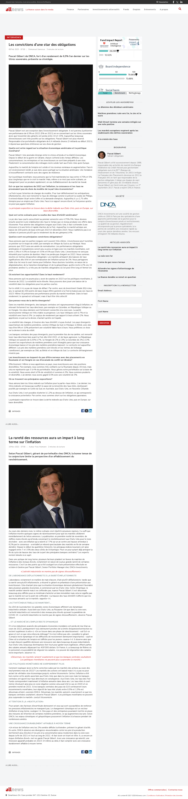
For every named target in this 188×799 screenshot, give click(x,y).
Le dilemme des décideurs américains (115, 107)
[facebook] (82, 410)
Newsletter (163, 2)
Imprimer (16, 411)
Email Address (105, 290)
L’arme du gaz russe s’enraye (111, 262)
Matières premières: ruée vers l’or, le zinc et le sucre (119, 114)
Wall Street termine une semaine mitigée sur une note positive (119, 123)
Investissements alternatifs (106, 9)
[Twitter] (177, 2)
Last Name (103, 311)
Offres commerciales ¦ (157, 790)
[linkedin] (90, 410)
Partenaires (83, 9)
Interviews (14, 37)
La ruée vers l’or (105, 256)
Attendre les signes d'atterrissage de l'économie (116, 269)
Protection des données (173, 796)
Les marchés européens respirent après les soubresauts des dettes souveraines (118, 131)
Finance (70, 9)
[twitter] (86, 410)
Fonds (126, 9)
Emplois (136, 9)
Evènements (150, 9)
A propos (164, 9)
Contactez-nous (175, 790)
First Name (103, 301)
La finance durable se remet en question (117, 277)
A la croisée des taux (108, 139)
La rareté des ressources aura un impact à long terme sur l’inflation (117, 248)
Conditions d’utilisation (155, 796)
